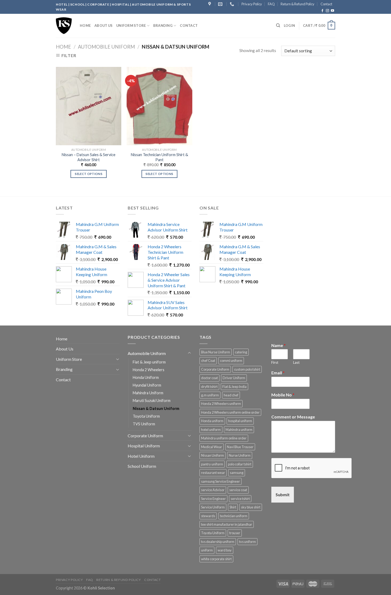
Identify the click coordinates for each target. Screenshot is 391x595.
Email (278, 372)
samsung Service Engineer (220, 481)
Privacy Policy (252, 4)
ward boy (225, 550)
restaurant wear (213, 472)
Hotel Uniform (141, 456)
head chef (231, 395)
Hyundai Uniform (147, 385)
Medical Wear (211, 447)
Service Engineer (213, 498)
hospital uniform (240, 421)
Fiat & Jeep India (234, 386)
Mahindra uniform (239, 429)
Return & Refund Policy (297, 4)
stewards (208, 516)
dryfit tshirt (209, 386)
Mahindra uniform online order (224, 438)
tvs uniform (247, 542)
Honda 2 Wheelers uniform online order (230, 412)
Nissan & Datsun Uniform (156, 408)
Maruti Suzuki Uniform (151, 400)
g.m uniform (210, 395)
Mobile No (282, 394)
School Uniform (142, 466)
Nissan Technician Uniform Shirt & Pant (159, 157)
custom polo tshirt (247, 369)
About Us (103, 25)
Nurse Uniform (240, 455)
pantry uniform (212, 464)
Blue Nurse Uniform (215, 352)
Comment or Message (293, 416)
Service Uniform (213, 507)
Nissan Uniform (212, 455)
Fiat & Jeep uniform (149, 362)
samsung (236, 472)
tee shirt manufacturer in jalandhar (226, 524)
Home (85, 25)
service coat (238, 490)
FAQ (271, 4)
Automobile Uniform (106, 47)
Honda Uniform (146, 377)
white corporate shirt (216, 559)
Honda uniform (212, 421)
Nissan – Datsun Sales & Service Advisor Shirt (88, 157)
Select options (88, 173)
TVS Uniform (144, 424)
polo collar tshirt (239, 464)
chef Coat (208, 360)
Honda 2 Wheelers (148, 369)
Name (278, 345)
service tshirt (240, 498)
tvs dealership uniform (217, 542)
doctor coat (209, 378)
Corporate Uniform (145, 435)
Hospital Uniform (144, 445)
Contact (326, 4)
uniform (207, 550)
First (274, 362)
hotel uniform (211, 429)
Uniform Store (131, 25)
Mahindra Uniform (148, 393)
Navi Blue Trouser (240, 447)
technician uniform (233, 516)
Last (296, 362)
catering (241, 352)
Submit (283, 494)
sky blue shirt (250, 507)
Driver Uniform (234, 378)
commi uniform (231, 360)
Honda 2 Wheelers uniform (221, 403)
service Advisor (212, 490)
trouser (234, 533)
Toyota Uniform (146, 416)
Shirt (233, 507)
